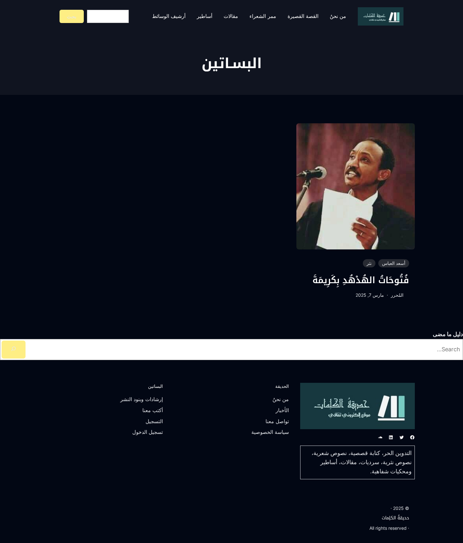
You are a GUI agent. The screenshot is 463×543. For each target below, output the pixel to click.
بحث (71, 16)
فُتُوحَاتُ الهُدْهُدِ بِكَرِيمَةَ (360, 280)
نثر (369, 263)
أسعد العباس (393, 263)
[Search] (14, 350)
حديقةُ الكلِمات (395, 518)
